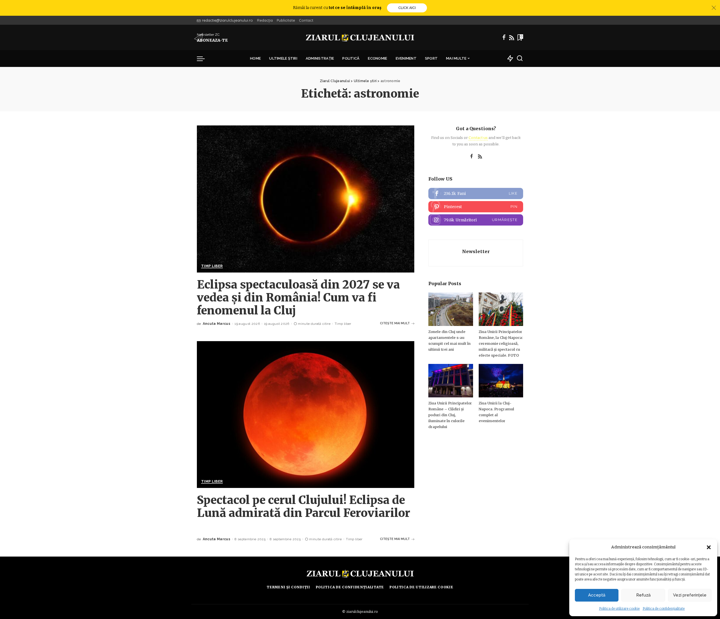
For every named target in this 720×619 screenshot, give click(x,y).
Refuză (643, 595)
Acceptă (596, 595)
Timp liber (212, 266)
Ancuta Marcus (216, 324)
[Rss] (511, 37)
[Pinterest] (475, 206)
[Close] (714, 8)
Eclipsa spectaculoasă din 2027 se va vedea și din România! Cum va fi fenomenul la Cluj (298, 298)
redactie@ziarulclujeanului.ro (227, 20)
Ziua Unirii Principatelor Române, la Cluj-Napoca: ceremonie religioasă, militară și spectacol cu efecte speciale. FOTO (501, 343)
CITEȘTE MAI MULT (395, 323)
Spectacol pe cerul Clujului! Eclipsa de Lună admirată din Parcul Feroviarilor (303, 506)
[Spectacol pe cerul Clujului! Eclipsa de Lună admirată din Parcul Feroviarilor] (305, 414)
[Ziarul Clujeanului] (360, 37)
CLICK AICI (407, 8)
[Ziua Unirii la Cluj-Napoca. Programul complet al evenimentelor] (501, 380)
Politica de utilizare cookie (619, 609)
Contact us (478, 137)
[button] (709, 547)
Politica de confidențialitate (664, 609)
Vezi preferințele (689, 595)
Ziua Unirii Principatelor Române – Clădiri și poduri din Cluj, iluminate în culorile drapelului (450, 415)
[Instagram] (475, 220)
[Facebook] (504, 37)
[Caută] (519, 58)
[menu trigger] (203, 58)
